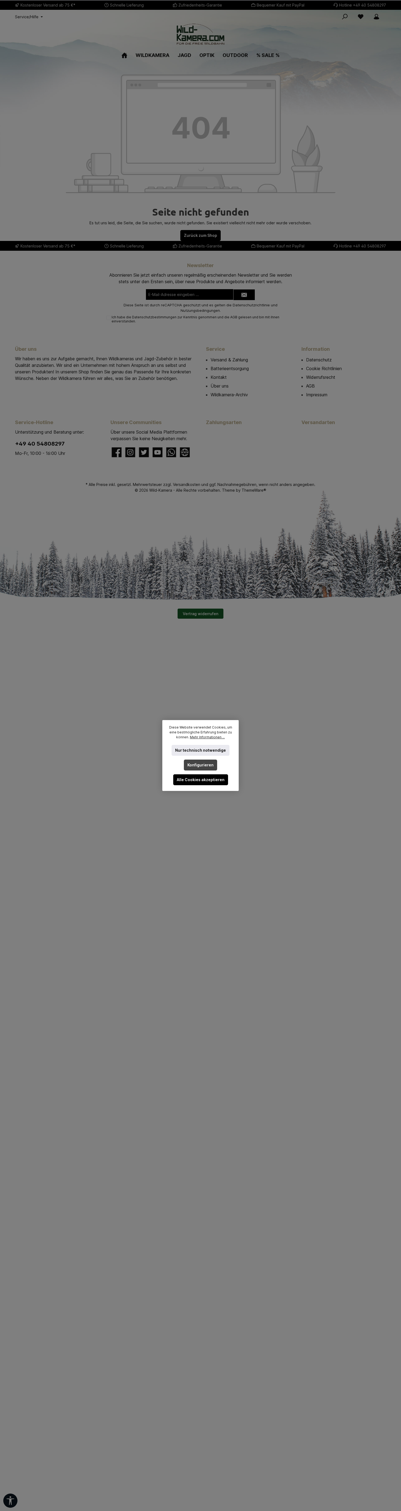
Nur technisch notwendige (200, 750)
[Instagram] (130, 452)
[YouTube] (157, 452)
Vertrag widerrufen (200, 613)
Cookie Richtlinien (324, 368)
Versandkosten (186, 484)
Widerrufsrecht (320, 377)
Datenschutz (319, 359)
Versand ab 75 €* (59, 5)
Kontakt (219, 377)
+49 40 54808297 (369, 5)
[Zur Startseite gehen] (200, 34)
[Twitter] (144, 452)
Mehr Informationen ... (207, 737)
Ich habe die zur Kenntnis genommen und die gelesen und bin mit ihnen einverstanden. (195, 319)
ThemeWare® (254, 490)
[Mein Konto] (376, 16)
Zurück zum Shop (200, 235)
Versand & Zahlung (229, 359)
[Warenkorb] (388, 14)
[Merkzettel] (360, 16)
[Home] (124, 55)
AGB (233, 317)
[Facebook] (116, 452)
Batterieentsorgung (230, 368)
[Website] (185, 452)
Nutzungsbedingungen (200, 310)
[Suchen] (344, 16)
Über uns (220, 386)
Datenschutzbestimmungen (154, 317)
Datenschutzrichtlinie (251, 305)
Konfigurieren (200, 765)
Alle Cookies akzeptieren (201, 779)
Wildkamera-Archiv (229, 394)
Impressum (316, 394)
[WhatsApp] (171, 452)
